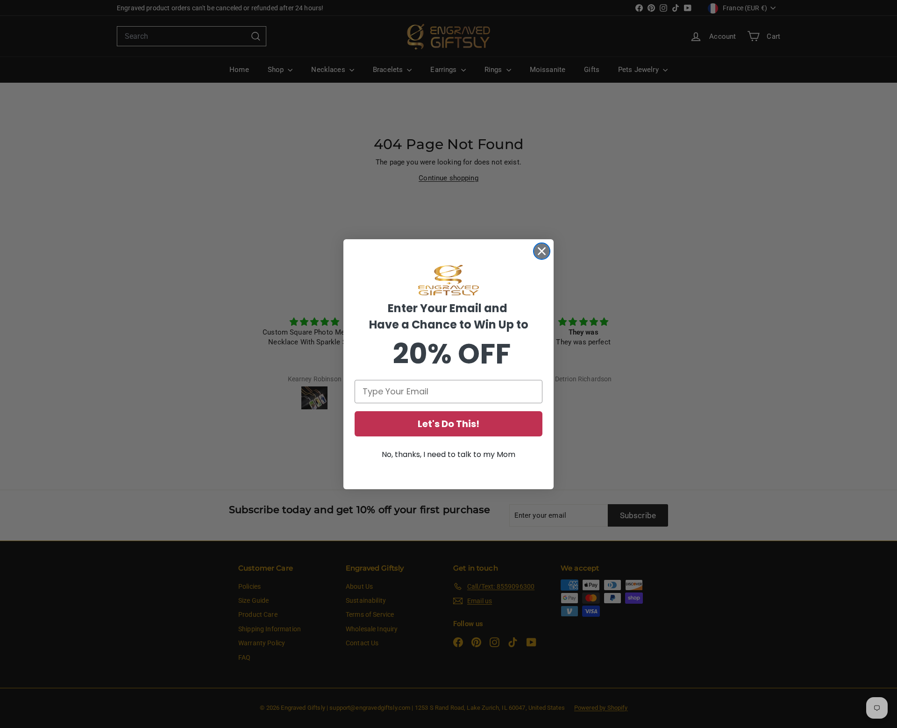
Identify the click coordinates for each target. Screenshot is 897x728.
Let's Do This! (448, 423)
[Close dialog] (542, 251)
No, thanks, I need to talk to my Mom (448, 454)
